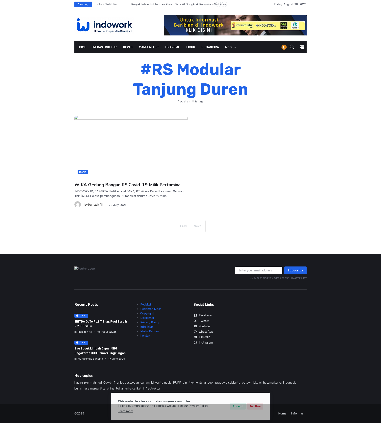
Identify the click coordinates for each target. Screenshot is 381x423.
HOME (82, 47)
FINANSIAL (172, 47)
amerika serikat (131, 388)
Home (282, 413)
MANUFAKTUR (149, 47)
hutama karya (272, 382)
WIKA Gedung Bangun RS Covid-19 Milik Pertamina (127, 185)
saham (145, 382)
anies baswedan (128, 382)
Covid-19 (109, 382)
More (229, 47)
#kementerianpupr (201, 382)
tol (118, 388)
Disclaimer (147, 318)
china (110, 388)
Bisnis (82, 171)
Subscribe (295, 270)
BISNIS (128, 47)
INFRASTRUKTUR (104, 47)
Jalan (83, 315)
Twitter (204, 321)
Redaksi (145, 304)
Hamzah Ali (95, 204)
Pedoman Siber (150, 309)
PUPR (177, 382)
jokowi (257, 382)
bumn (78, 388)
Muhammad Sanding (90, 358)
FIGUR (190, 47)
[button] (292, 47)
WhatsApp (206, 331)
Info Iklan (146, 326)
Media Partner (149, 331)
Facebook (205, 315)
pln (185, 382)
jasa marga (91, 388)
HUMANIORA (210, 47)
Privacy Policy (298, 277)
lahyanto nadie (161, 382)
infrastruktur (151, 388)
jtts (102, 388)
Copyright (147, 313)
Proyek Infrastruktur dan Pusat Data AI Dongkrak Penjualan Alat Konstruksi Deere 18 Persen (158, 4)
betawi (246, 382)
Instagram (206, 342)
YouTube (204, 326)
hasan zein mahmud (88, 382)
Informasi (297, 413)
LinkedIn (204, 337)
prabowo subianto (227, 382)
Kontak (145, 335)
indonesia (289, 382)
